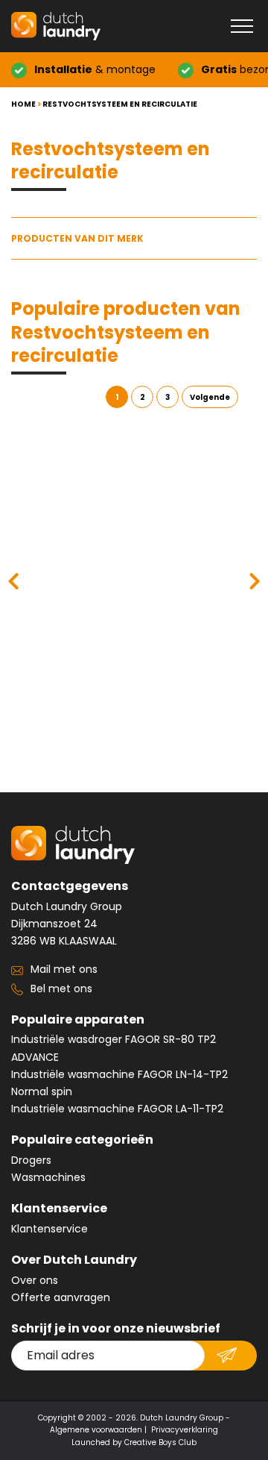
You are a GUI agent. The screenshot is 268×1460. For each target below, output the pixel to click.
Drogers (31, 1160)
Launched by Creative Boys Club (134, 1442)
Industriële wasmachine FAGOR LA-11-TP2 (117, 1108)
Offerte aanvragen (60, 1297)
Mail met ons (64, 969)
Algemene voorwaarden (96, 1429)
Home (23, 104)
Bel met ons (61, 988)
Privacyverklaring (184, 1429)
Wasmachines (48, 1177)
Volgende (210, 397)
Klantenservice (49, 1228)
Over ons (34, 1280)
